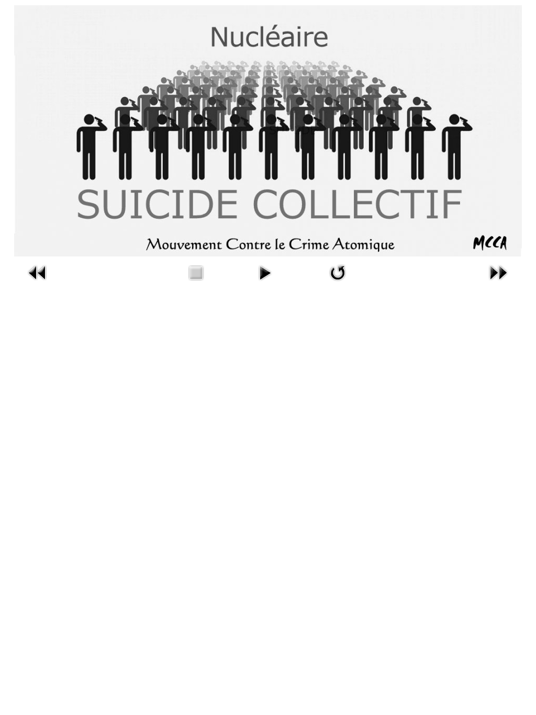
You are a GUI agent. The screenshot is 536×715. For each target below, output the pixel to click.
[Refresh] (337, 282)
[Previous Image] (37, 282)
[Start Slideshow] (264, 282)
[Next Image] (498, 282)
